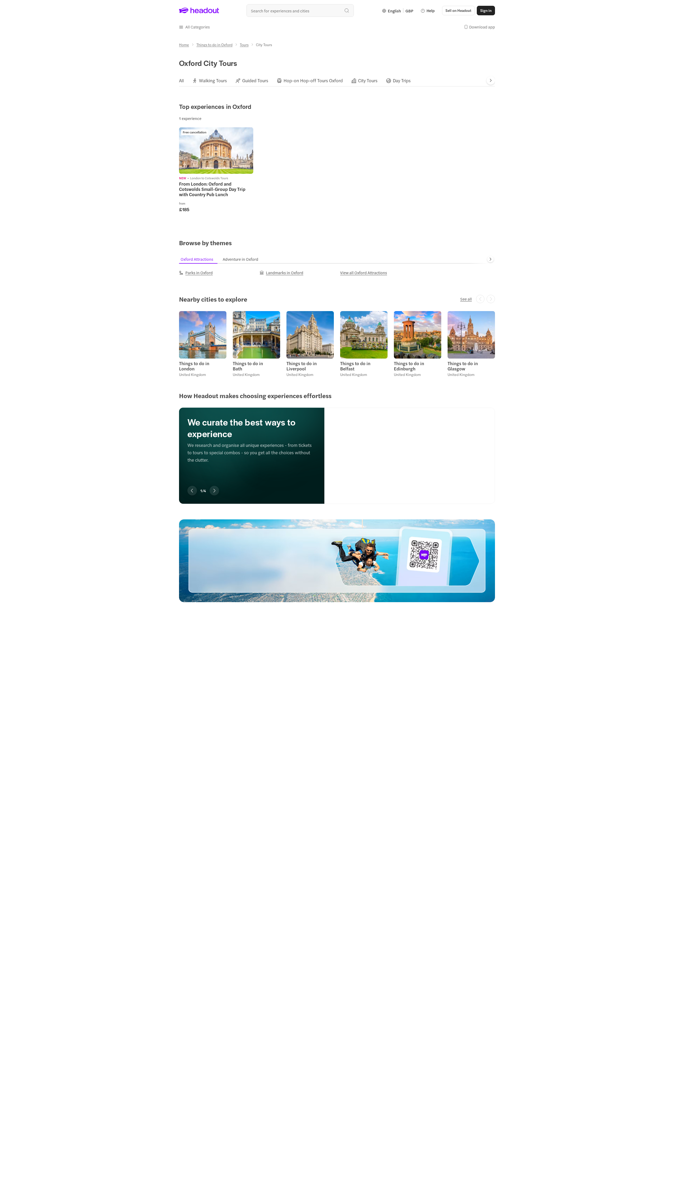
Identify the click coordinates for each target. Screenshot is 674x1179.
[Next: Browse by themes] (490, 259)
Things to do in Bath (248, 366)
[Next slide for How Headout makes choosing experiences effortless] (214, 490)
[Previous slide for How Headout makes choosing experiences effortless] (192, 490)
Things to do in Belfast (355, 366)
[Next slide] (491, 80)
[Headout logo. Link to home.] (199, 10)
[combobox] (300, 10)
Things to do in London (194, 366)
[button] (194, 27)
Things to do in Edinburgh (409, 366)
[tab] (181, 80)
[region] (337, 448)
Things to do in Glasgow (463, 366)
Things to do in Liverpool (301, 366)
